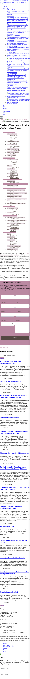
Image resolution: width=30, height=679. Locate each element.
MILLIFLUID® (14, 228)
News (4, 106)
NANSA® (13, 164)
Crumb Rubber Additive (13, 149)
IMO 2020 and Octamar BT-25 (10, 381)
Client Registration (8, 645)
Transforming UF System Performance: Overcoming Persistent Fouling (13, 396)
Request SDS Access (8, 646)
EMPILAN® (13, 170)
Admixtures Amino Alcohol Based (16, 190)
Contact (5, 108)
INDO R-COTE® (15, 146)
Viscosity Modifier (11, 155)
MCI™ (12, 191)
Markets (5, 8)
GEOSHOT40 (14, 175)
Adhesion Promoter (12, 134)
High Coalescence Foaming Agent (16, 223)
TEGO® (12, 140)
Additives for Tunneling (9, 232)
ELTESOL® (13, 235)
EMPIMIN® (13, 162)
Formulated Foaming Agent (14, 246)
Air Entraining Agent (12, 159)
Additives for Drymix (9, 206)
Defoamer (9, 166)
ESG (4, 105)
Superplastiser (10, 176)
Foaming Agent (11, 181)
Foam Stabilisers (11, 237)
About (5, 648)
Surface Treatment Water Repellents (16, 203)
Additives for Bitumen (9, 132)
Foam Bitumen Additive (13, 152)
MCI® (12, 194)
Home (5, 643)
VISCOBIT (13, 138)
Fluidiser (9, 226)
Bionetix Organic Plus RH (9, 592)
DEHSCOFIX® (14, 167)
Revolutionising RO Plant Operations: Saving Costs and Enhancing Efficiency (13, 468)
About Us (5, 6)
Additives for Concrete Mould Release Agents (15, 184)
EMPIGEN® (13, 143)
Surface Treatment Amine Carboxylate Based (14, 254)
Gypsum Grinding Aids (13, 229)
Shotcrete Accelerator (12, 173)
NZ (4, 114)
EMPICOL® (13, 161)
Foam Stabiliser (11, 169)
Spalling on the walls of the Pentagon (12, 558)
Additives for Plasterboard (10, 215)
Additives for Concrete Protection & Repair (14, 188)
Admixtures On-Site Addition (14, 196)
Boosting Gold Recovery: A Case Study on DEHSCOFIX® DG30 (14, 488)
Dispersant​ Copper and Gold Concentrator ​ (15, 453)
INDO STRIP (13, 137)
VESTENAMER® (15, 150)
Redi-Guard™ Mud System (9, 417)
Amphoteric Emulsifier (13, 141)
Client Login (6, 111)
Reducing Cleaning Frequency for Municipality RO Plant (11, 507)
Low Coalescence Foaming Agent (16, 217)
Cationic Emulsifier (12, 144)
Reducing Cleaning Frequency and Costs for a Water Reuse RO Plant (14, 432)
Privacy (5, 651)
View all (2, 358)
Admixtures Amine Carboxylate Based (17, 193)
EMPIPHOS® (14, 135)
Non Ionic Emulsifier (12, 185)
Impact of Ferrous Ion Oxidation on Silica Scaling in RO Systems (14, 572)
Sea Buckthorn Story (7, 526)
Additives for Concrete (9, 158)
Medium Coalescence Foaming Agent (16, 220)
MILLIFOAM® (14, 182)
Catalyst (9, 234)
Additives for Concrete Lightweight (12, 179)
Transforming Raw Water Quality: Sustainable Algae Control (12, 362)
